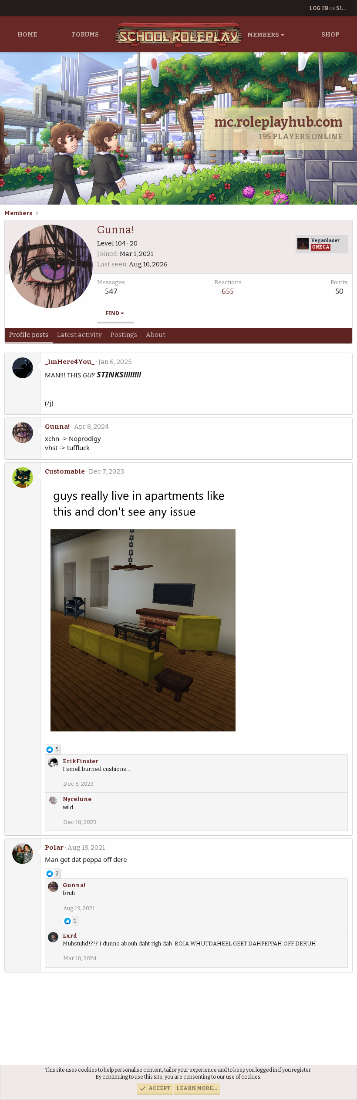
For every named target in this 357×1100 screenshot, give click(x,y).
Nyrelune (77, 799)
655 (228, 291)
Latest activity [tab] (79, 335)
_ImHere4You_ (69, 362)
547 (111, 291)
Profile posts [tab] (28, 335)
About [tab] (155, 335)
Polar (54, 847)
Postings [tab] (124, 335)
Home (27, 34)
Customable (65, 471)
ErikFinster (80, 761)
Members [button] (263, 35)
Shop (330, 34)
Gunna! (57, 427)
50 (339, 291)
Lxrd (70, 935)
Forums (85, 34)
